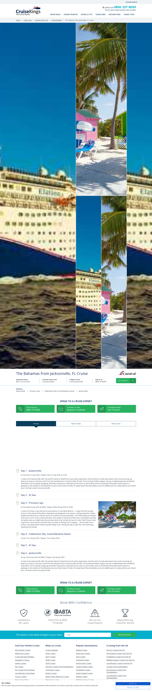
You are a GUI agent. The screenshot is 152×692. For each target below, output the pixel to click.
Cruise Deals (55, 14)
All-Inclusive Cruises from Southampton (116, 671)
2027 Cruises (50, 657)
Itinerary (36, 424)
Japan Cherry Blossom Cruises (57, 676)
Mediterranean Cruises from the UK (120, 660)
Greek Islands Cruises (84, 673)
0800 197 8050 (100, 382)
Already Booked (131, 2)
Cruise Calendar (51, 650)
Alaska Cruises (81, 650)
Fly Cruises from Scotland (25, 670)
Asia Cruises (80, 657)
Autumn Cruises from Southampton (59, 667)
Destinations (115, 14)
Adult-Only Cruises (22, 653)
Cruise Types (129, 14)
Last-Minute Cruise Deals (25, 673)
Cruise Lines (101, 14)
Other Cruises (115, 424)
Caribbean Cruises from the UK (119, 657)
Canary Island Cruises (84, 667)
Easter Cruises (51, 673)
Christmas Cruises (52, 670)
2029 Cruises (50, 663)
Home (18, 20)
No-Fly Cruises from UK (116, 650)
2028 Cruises (50, 660)
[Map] (76, 446)
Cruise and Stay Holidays (24, 657)
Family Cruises (20, 663)
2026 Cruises (50, 653)
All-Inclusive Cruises (22, 650)
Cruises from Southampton (117, 667)
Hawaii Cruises (81, 676)
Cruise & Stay (86, 14)
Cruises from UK (71, 14)
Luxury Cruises (21, 676)
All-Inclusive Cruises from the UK (119, 653)
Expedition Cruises (22, 660)
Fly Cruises (19, 667)
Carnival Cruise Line (41, 20)
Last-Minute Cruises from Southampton (116, 676)
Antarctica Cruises (83, 653)
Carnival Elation (56, 20)
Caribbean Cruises (83, 670)
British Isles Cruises (83, 663)
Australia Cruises (82, 660)
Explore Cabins (76, 424)
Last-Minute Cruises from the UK (119, 663)
